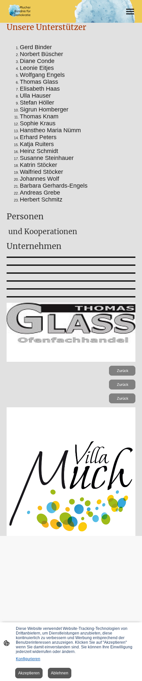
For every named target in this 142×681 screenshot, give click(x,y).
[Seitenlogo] (20, 11)
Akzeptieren (29, 673)
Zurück (122, 371)
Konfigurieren (28, 659)
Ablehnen (59, 673)
